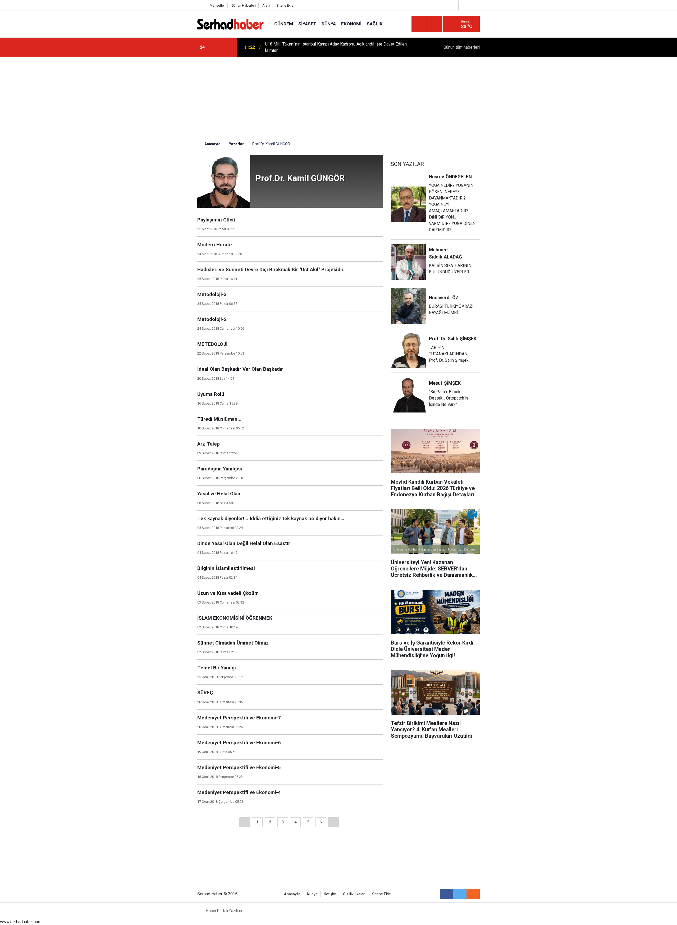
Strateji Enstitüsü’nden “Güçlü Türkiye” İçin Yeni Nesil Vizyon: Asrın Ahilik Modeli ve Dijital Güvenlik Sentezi (331, 47)
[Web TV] (464, 5)
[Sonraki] (333, 822)
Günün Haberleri (243, 5)
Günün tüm (461, 47)
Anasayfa (292, 894)
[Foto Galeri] (477, 5)
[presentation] (216, 47)
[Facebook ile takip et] (446, 894)
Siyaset (307, 23)
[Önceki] (245, 822)
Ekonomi (351, 23)
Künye (312, 894)
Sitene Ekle (285, 5)
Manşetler (217, 5)
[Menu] (419, 24)
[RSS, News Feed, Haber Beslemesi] (473, 894)
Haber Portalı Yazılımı (224, 911)
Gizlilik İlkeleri (354, 894)
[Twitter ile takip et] (459, 894)
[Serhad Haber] (230, 23)
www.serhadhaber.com (21, 921)
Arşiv (266, 5)
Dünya (329, 23)
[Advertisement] (338, 96)
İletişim (330, 894)
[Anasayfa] (200, 5)
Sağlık (375, 23)
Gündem (283, 23)
